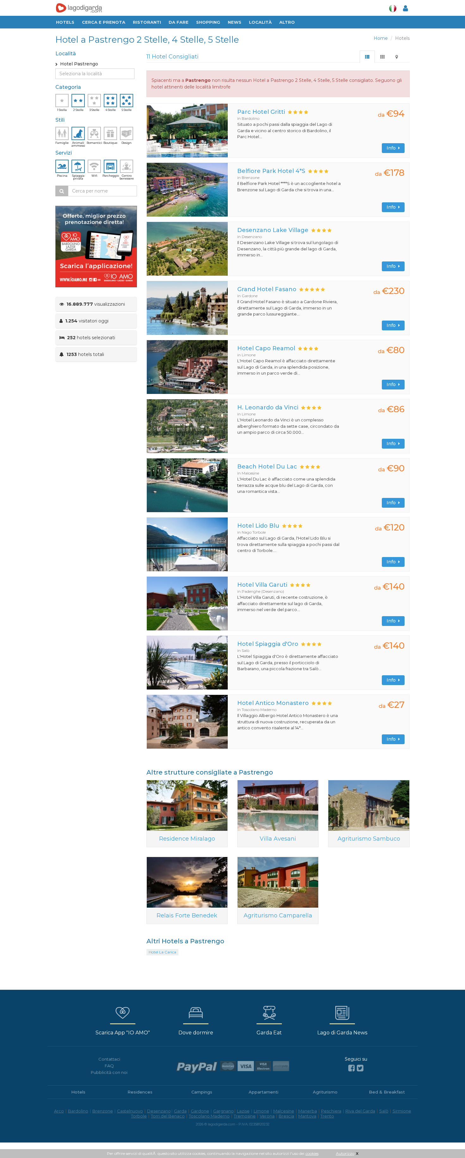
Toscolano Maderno (209, 1115)
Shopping (208, 22)
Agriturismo (325, 1091)
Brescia (286, 1115)
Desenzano (159, 1110)
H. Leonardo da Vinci (267, 407)
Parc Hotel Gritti (261, 111)
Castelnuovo (130, 1110)
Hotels (65, 22)
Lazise (243, 1110)
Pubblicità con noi (109, 1072)
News (234, 22)
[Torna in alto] (447, 1140)
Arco (59, 1110)
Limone (261, 1110)
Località (260, 22)
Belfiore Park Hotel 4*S (271, 171)
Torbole (139, 1115)
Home (381, 38)
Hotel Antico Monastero (273, 703)
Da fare (179, 22)
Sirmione (402, 1110)
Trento (327, 1115)
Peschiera (331, 1110)
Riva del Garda (360, 1110)
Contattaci (109, 1059)
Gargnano (223, 1110)
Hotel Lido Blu (258, 525)
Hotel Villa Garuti (262, 584)
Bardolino (78, 1110)
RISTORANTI (147, 22)
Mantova (307, 1115)
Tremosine (245, 1115)
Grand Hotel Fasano (266, 289)
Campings (201, 1091)
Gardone (200, 1110)
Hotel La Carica (162, 952)
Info (392, 148)
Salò (383, 1110)
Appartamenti (263, 1091)
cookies (312, 1153)
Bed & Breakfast (387, 1091)
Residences (139, 1091)
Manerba (307, 1110)
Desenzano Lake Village (272, 230)
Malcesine (283, 1110)
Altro (287, 22)
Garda (180, 1110)
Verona (267, 1115)
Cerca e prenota (103, 22)
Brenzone (102, 1110)
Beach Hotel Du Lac (267, 466)
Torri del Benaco (168, 1115)
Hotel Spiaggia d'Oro (267, 643)
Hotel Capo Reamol (266, 348)
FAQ (109, 1065)
